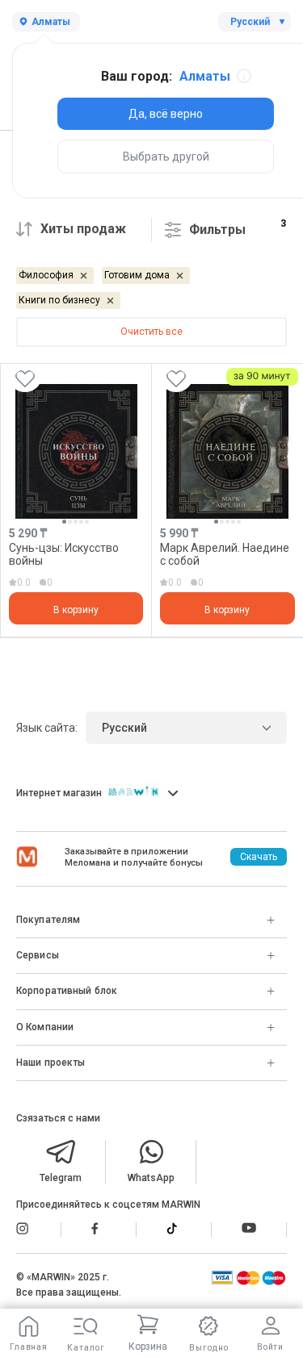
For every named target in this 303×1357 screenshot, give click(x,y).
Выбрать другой (166, 156)
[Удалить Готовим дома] (179, 275)
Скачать (258, 856)
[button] (64, 522)
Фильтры (217, 229)
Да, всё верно (165, 113)
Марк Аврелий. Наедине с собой (224, 553)
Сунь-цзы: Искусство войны (64, 553)
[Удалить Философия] (83, 275)
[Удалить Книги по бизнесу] (110, 300)
